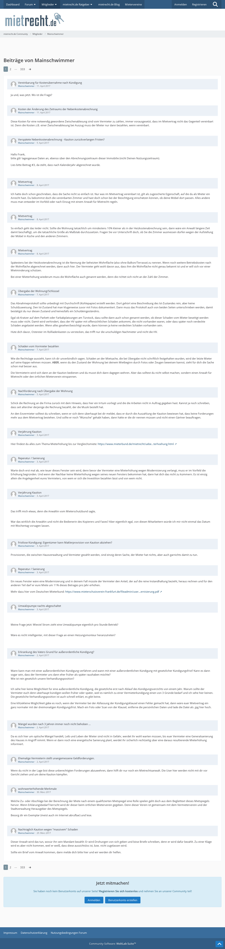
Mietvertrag (25, 181)
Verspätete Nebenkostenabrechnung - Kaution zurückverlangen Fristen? (61, 139)
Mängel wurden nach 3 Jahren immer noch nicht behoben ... (54, 724)
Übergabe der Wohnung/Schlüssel (38, 291)
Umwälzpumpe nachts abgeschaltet (39, 606)
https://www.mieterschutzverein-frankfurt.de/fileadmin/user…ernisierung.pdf (112, 591)
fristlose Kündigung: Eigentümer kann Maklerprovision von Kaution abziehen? (65, 542)
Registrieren (199, 4)
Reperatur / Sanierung (31, 458)
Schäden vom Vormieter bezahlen (38, 346)
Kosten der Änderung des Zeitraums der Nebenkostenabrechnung (58, 109)
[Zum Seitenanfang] (219, 944)
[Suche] (215, 4)
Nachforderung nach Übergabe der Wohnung (45, 391)
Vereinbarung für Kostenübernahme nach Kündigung (50, 82)
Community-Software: (112, 943)
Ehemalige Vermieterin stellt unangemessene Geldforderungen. (56, 758)
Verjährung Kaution (29, 431)
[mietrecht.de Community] (112, 20)
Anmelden (180, 4)
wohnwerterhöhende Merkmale (37, 788)
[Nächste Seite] (30, 69)
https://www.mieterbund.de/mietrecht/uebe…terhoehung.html (136, 444)
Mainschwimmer (26, 86)
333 (22, 69)
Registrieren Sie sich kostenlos (118, 891)
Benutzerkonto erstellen (122, 900)
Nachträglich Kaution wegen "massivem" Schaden (48, 829)
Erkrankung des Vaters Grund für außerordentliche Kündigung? (56, 652)
